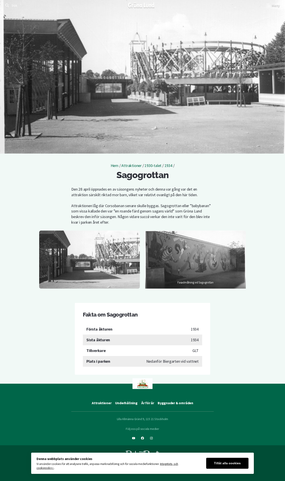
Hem (114, 165)
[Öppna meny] (272, 5)
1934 (168, 165)
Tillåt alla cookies (227, 463)
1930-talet (153, 165)
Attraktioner (131, 165)
